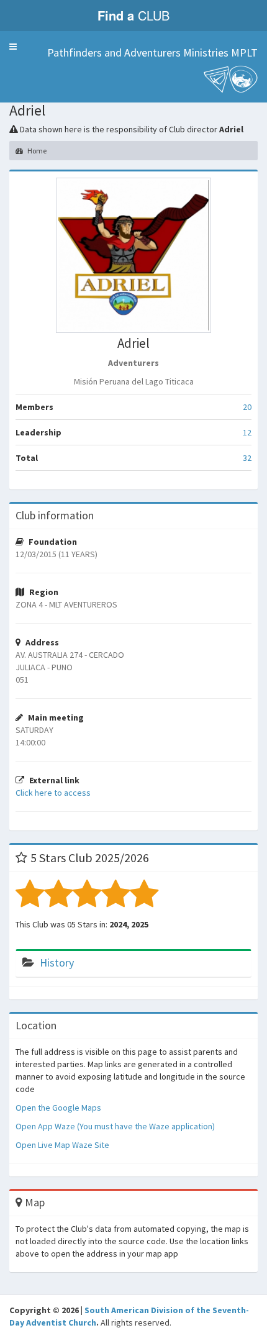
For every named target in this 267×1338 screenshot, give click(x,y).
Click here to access (53, 792)
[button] (13, 46)
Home (36, 150)
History (57, 962)
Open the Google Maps (58, 1107)
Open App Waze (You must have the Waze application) (115, 1126)
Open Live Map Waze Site (62, 1144)
